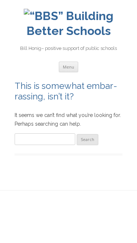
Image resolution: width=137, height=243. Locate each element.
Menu (68, 67)
